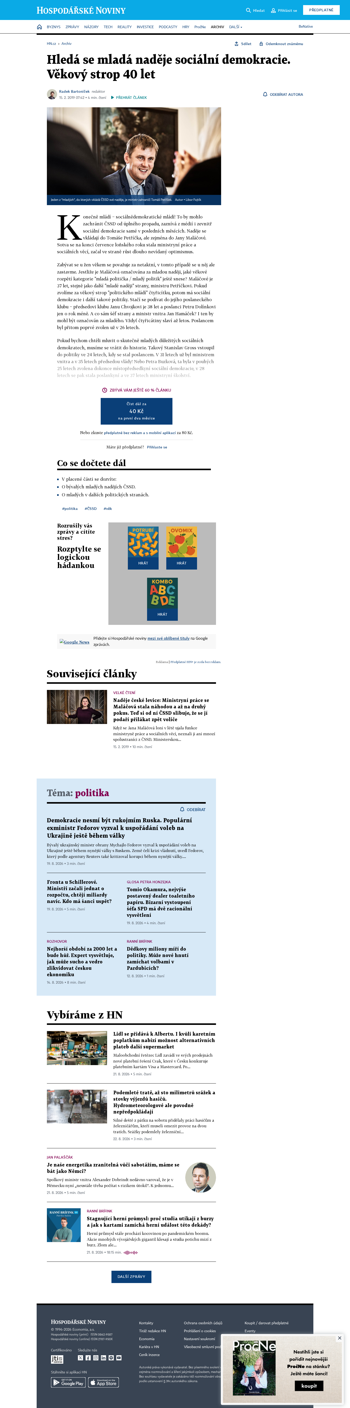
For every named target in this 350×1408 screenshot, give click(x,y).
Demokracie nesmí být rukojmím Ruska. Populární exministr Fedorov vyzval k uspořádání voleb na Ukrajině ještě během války (119, 828)
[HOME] (39, 27)
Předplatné (321, 10)
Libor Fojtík (193, 200)
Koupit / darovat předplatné (267, 1323)
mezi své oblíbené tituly (169, 638)
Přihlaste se (157, 447)
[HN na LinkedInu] (103, 1357)
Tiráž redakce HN (152, 1331)
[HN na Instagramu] (95, 1357)
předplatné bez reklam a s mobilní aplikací (140, 432)
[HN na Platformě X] (80, 1357)
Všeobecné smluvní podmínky (207, 1347)
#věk (108, 508)
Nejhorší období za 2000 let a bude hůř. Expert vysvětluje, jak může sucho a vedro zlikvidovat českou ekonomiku (82, 962)
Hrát (143, 563)
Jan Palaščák (60, 1157)
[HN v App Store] (103, 1382)
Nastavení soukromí (199, 1339)
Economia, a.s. (84, 1329)
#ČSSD (91, 508)
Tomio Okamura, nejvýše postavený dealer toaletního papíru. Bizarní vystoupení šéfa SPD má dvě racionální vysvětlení (161, 903)
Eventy (250, 1331)
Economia (147, 1339)
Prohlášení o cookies (200, 1331)
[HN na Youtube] (118, 1357)
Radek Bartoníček (74, 91)
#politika (70, 508)
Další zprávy (131, 1276)
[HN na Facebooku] (88, 1357)
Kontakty (146, 1323)
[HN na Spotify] (111, 1357)
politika (92, 793)
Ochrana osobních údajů (203, 1323)
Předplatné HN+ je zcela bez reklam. (195, 662)
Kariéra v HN (149, 1347)
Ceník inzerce (149, 1355)
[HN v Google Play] (68, 1382)
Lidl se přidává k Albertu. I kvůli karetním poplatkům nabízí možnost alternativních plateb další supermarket (164, 1040)
